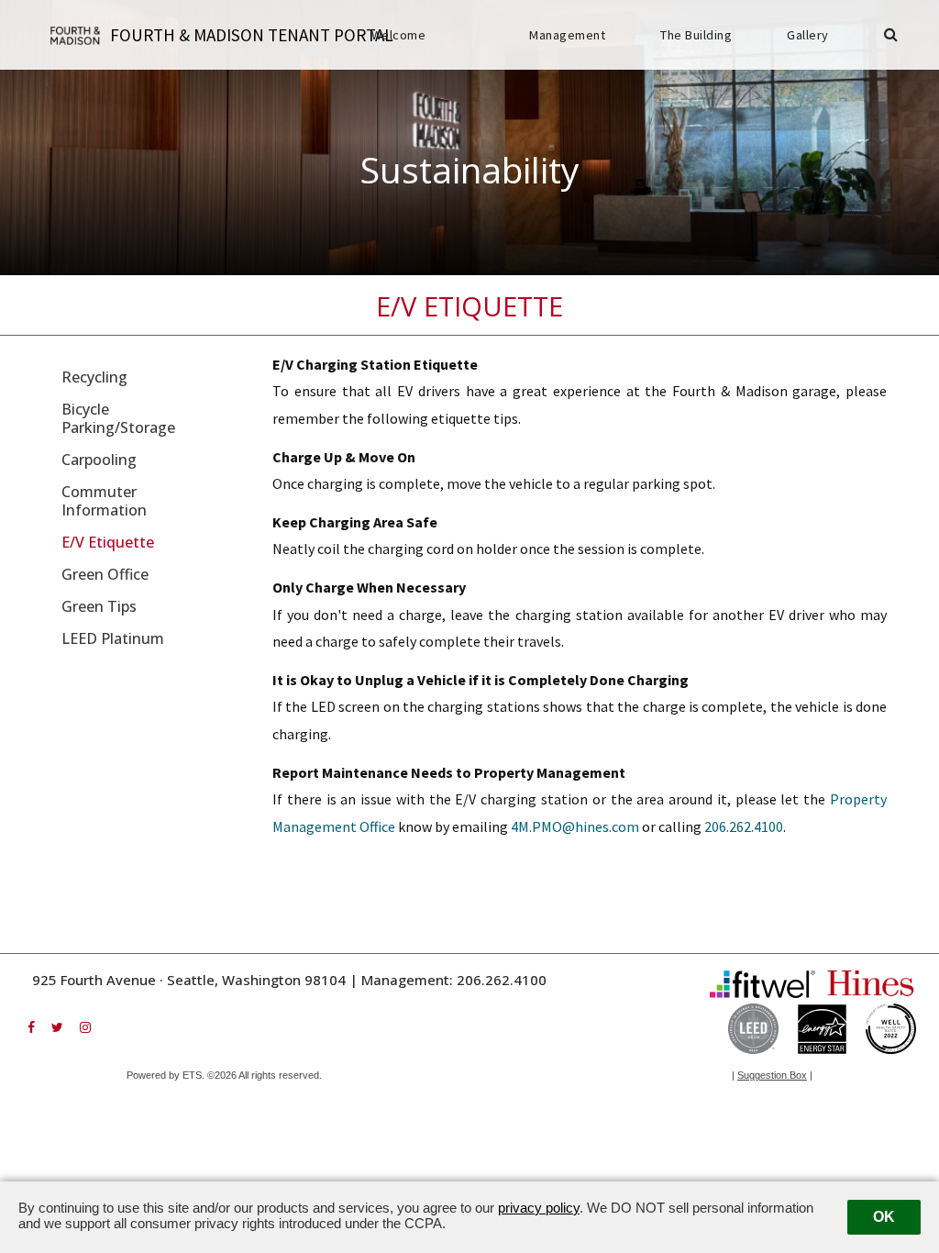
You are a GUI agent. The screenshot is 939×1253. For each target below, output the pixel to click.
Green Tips (99, 606)
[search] (891, 35)
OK (884, 1217)
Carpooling (99, 459)
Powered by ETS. (165, 1075)
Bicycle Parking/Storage (118, 418)
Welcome (398, 35)
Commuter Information (104, 500)
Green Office (105, 574)
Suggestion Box (772, 1075)
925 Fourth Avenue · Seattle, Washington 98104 (189, 979)
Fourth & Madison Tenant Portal (251, 35)
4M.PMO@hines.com (575, 826)
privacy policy (539, 1207)
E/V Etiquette (107, 542)
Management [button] (567, 35)
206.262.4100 (743, 826)
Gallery (808, 35)
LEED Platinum (112, 638)
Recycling (94, 377)
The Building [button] (696, 35)
